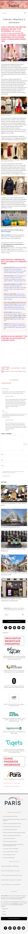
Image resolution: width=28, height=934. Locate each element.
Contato (4, 911)
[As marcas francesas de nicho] (14, 517)
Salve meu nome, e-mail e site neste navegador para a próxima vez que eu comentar (13, 472)
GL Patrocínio (12, 371)
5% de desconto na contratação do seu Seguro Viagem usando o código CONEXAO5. (15, 314)
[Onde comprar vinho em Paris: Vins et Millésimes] (14, 539)
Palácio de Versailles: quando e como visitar (10, 870)
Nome (2, 454)
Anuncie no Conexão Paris (14, 918)
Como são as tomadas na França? (10, 829)
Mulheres (23, 368)
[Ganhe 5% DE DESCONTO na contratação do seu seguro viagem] (14, 728)
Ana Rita (22, 61)
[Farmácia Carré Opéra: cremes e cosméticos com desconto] (14, 588)
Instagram (4, 914)
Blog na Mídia (5, 908)
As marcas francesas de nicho (10, 527)
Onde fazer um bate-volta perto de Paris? (12, 826)
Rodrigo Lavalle (6, 367)
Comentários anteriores (6, 382)
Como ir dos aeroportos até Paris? (10, 816)
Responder (6, 412)
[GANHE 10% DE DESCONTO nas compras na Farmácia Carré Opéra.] (14, 697)
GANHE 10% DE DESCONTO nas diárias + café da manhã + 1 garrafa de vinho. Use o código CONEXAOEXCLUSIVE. (14, 720)
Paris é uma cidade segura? (9, 857)
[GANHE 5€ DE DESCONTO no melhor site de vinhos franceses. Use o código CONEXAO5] (14, 667)
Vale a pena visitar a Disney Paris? (10, 841)
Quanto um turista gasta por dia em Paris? (12, 835)
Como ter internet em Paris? (9, 838)
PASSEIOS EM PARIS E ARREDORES (12, 786)
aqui (18, 251)
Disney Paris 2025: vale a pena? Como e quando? (11, 879)
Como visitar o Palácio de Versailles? (10, 848)
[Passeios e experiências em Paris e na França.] (14, 773)
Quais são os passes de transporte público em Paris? (14, 832)
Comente (25, 444)
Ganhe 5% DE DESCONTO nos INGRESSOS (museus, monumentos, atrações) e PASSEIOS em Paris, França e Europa (14, 751)
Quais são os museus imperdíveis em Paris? (12, 823)
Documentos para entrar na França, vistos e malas (11, 875)
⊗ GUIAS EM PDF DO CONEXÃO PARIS (12, 783)
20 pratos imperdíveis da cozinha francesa (10, 866)
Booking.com (5, 632)
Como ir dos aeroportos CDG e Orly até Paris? (11, 884)
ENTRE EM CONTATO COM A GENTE (14, 621)
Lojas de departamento (15, 368)
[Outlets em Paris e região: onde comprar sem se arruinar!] (14, 563)
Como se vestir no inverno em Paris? (10, 851)
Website (2, 465)
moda (16, 371)
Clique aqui (4, 230)
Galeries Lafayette (5, 371)
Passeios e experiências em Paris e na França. (14, 779)
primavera (20, 371)
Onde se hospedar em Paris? (9, 854)
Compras (7, 368)
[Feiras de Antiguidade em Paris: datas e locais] (14, 493)
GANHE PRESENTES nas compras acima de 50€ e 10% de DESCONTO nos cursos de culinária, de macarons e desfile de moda (14, 658)
